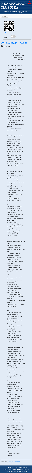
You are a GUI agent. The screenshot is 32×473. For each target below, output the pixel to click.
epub (5, 32)
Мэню (4, 16)
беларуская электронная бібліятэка (15, 11)
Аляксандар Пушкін (14, 42)
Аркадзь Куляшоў (14, 462)
